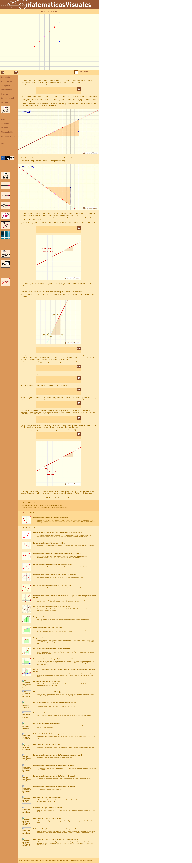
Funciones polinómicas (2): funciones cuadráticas (50, 517)
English (4, 143)
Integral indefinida (39, 638)
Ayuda (4, 119)
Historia (4, 94)
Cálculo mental (7, 98)
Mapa (79, 860)
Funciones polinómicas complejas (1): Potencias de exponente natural (57, 755)
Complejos (5, 86)
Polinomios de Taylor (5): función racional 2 (48, 818)
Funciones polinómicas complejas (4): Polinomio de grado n (54, 786)
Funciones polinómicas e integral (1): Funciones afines (52, 648)
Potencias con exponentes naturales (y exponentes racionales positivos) (58, 532)
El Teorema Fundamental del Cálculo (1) (47, 681)
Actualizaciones (8, 136)
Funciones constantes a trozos (43, 713)
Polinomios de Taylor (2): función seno (46, 744)
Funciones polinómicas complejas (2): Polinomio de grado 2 (54, 765)
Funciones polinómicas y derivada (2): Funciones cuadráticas (54, 575)
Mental (57, 860)
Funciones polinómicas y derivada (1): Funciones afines (52, 564)
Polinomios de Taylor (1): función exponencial (49, 734)
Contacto (5, 124)
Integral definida (39, 617)
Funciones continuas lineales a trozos (46, 723)
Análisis (29, 860)
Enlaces (4, 128)
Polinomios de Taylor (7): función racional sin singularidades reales (56, 839)
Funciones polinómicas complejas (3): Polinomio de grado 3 (54, 776)
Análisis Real (6, 81)
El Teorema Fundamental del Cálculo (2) (47, 692)
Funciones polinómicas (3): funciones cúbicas (49, 543)
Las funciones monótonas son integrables (47, 627)
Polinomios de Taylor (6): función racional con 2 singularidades (55, 829)
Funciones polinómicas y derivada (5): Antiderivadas (51, 606)
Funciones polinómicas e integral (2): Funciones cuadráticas (54, 659)
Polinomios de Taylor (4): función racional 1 (48, 808)
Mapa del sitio (7, 132)
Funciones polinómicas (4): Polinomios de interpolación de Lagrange (57, 553)
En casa (4, 102)
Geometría (5, 77)
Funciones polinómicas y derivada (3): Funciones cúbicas (53, 585)
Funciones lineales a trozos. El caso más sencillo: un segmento (55, 702)
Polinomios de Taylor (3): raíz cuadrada (46, 797)
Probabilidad (6, 90)
